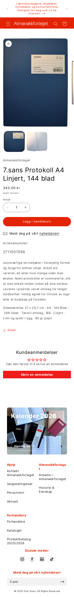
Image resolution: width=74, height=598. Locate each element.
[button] (8, 23)
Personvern (15, 492)
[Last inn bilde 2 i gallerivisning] (37, 141)
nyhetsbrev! (49, 233)
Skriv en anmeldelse (37, 374)
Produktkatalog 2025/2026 (19, 541)
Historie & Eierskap (46, 489)
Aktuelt (12, 501)
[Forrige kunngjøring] (7, 9)
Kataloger (14, 530)
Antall (6, 199)
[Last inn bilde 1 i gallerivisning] (14, 141)
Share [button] (12, 330)
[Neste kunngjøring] (67, 9)
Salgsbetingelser (20, 484)
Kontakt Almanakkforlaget (20, 473)
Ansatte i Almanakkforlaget (52, 477)
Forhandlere (16, 521)
